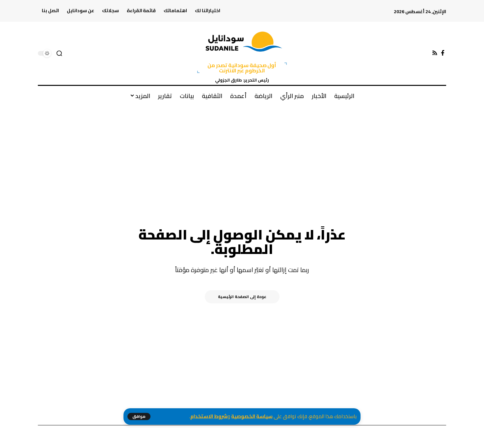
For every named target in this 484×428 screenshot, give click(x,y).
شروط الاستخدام (209, 416)
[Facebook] (442, 53)
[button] (138, 416)
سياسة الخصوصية (252, 416)
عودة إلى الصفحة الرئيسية (242, 296)
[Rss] (434, 53)
